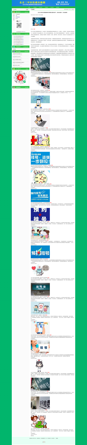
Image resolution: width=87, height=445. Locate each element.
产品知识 (46, 7)
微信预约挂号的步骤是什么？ (17, 53)
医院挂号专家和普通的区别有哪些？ (19, 62)
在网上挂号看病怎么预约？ (17, 59)
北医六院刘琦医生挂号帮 (18, 39)
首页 (29, 7)
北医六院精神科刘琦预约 (18, 37)
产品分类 (40, 7)
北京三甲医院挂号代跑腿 (18, 44)
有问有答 (52, 7)
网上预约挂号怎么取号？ (17, 56)
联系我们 (57, 7)
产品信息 (34, 7)
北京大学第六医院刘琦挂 (18, 36)
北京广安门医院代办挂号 (18, 42)
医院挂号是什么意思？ (16, 65)
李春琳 (57, 438)
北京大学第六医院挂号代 (18, 41)
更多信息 (32, 435)
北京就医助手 (33, 75)
